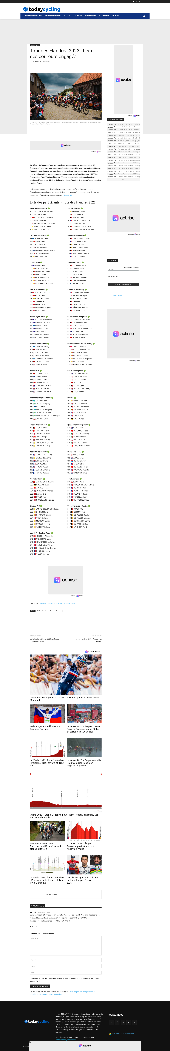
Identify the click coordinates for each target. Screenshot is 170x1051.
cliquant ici (67, 195)
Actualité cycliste (35, 45)
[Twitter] (143, 1)
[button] (144, 16)
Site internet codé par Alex (123, 1034)
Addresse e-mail (113, 277)
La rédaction (37, 61)
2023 (38, 611)
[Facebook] (133, 1)
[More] (59, 66)
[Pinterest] (43, 66)
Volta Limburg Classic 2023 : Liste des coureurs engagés (44, 640)
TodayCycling (117, 295)
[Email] (53, 66)
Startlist (44, 611)
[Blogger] (111, 1022)
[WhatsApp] (48, 66)
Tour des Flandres (56, 611)
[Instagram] (136, 1)
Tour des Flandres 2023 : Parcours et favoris (87, 640)
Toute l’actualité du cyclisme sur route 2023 (57, 603)
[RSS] (140, 1)
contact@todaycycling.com (66, 1040)
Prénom (110, 269)
